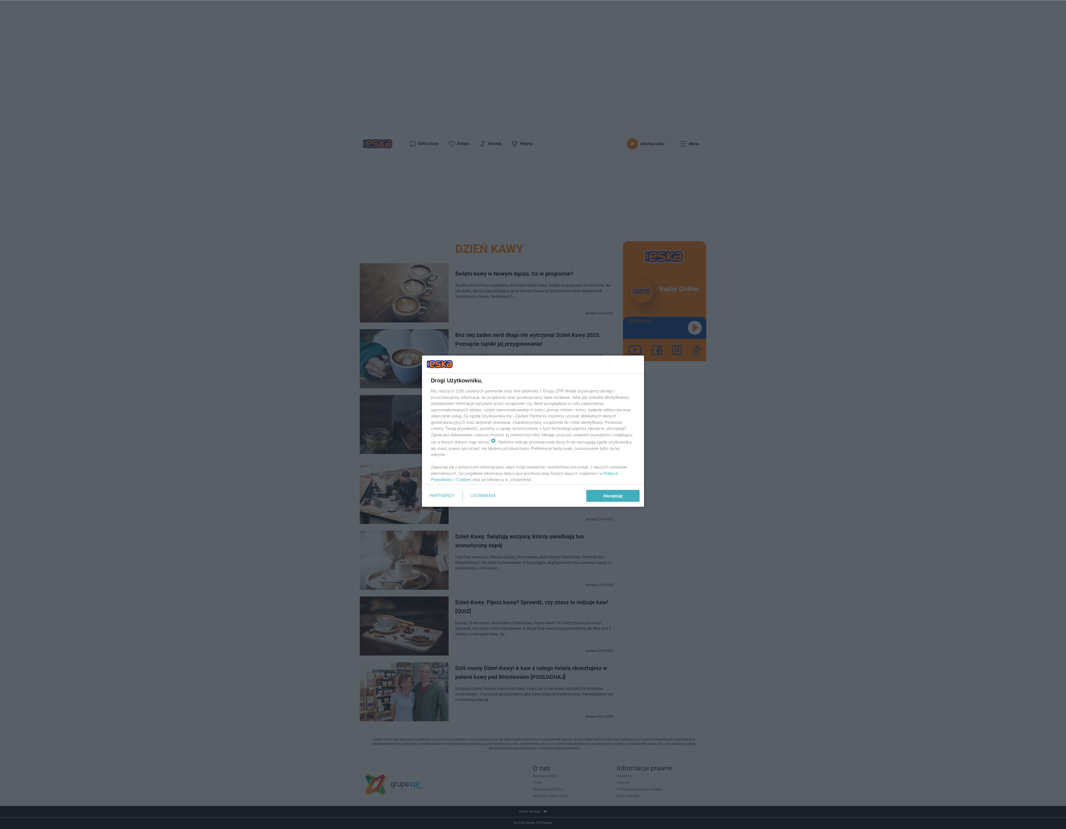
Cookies (463, 479)
